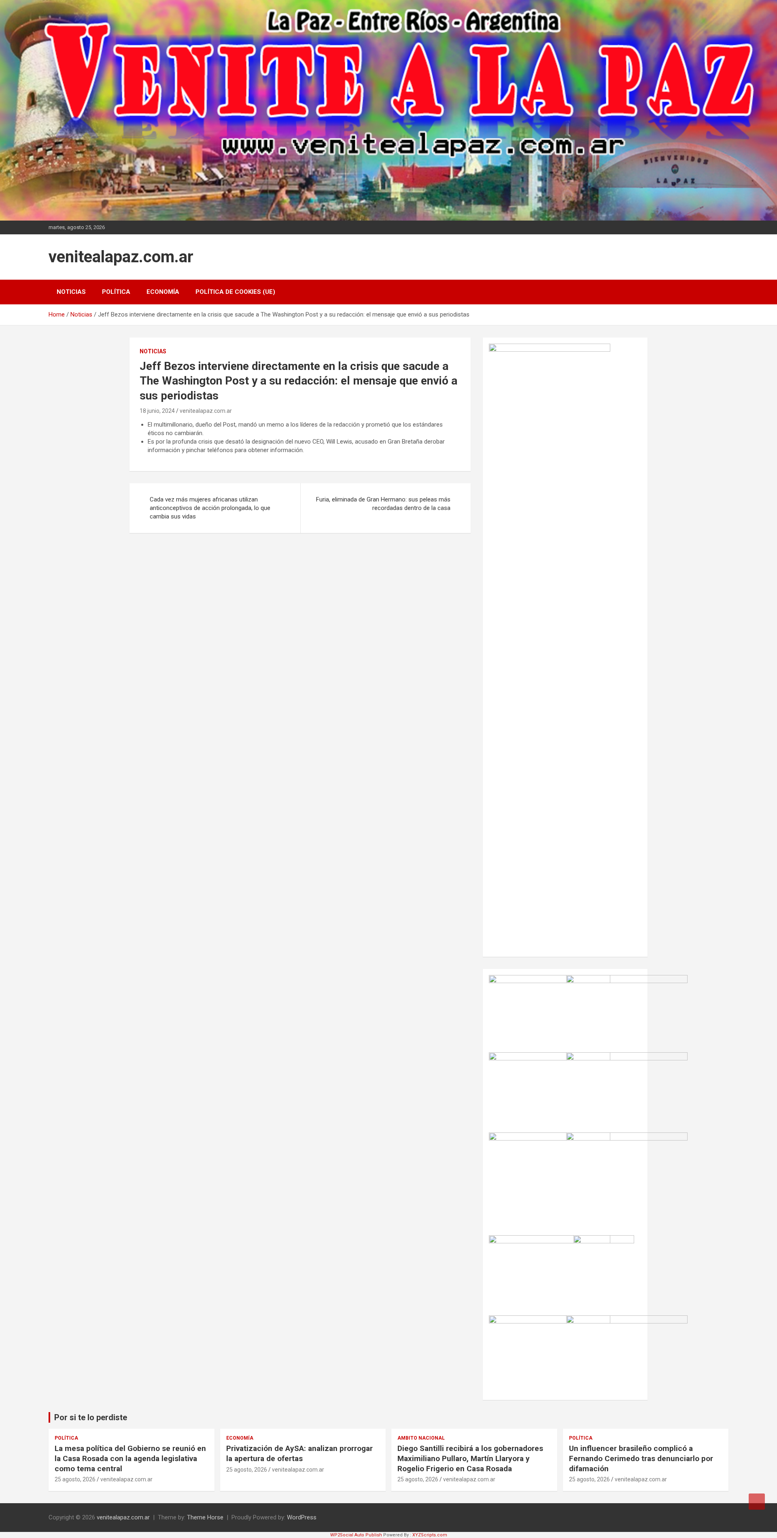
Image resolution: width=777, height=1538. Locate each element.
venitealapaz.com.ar (121, 256)
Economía (162, 291)
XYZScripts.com (429, 1535)
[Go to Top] (757, 1501)
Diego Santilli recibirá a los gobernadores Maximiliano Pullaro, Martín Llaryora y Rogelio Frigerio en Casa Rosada (470, 1458)
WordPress (301, 1517)
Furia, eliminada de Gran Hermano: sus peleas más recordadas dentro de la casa (383, 504)
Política (116, 291)
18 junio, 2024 (157, 411)
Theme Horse (205, 1517)
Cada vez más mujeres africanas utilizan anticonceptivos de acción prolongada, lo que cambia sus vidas (210, 508)
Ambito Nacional (421, 1438)
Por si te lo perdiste (90, 1417)
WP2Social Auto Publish (356, 1535)
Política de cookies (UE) (235, 291)
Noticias (71, 291)
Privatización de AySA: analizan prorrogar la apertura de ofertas (299, 1453)
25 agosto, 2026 (75, 1479)
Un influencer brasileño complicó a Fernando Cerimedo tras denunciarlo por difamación (641, 1458)
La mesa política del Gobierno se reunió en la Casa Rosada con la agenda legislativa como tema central (130, 1458)
